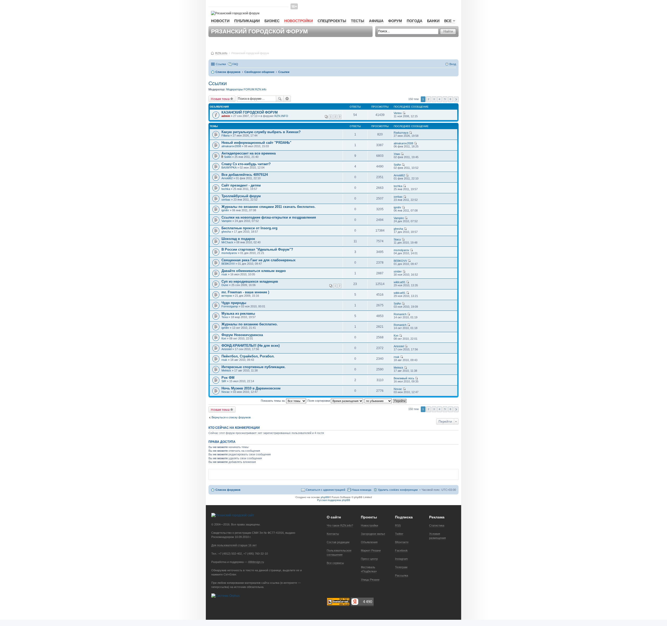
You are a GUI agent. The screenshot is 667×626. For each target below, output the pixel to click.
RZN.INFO (281, 115)
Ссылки (221, 64)
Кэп (223, 338)
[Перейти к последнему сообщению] (404, 113)
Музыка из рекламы (238, 313)
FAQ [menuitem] (235, 64)
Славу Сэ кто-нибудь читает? (246, 164)
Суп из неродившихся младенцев (249, 281)
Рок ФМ (227, 378)
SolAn (227, 156)
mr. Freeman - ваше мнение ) (245, 292)
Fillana (225, 135)
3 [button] (434, 99)
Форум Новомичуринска (242, 335)
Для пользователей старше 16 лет (234, 545)
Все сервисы (335, 563)
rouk (224, 274)
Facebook (401, 550)
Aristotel (226, 349)
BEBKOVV (228, 263)
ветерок (226, 295)
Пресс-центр (369, 558)
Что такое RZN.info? (340, 525)
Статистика (436, 525)
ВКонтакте (402, 542)
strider (398, 271)
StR (223, 381)
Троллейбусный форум (241, 196)
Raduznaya (401, 132)
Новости (220, 21)
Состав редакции (338, 542)
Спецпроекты (332, 21)
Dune (224, 285)
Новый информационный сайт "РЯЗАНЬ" (256, 143)
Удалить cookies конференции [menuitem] (398, 489)
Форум (395, 21)
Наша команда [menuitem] (361, 489)
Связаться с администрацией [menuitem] (325, 489)
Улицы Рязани (370, 579)
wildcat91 (399, 282)
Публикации (247, 21)
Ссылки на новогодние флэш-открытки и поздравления (268, 217)
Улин (397, 154)
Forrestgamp (229, 306)
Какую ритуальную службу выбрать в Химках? (261, 132)
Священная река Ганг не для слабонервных (258, 260)
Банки (433, 21)
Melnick (226, 370)
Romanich (400, 314)
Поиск (280, 99)
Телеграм (401, 567)
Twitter (399, 533)
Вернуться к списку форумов (231, 417)
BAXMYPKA (229, 167)
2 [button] (428, 99)
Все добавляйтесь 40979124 (244, 175)
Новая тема (220, 98)
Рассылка (401, 575)
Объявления (369, 542)
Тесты (357, 21)
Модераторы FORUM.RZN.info (246, 89)
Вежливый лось (404, 378)
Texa (224, 317)
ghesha (226, 231)
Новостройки (298, 21)
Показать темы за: (273, 400)
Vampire (226, 220)
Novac (225, 391)
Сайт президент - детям (241, 185)
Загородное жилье (373, 533)
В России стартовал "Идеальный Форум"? (257, 249)
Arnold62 (227, 178)
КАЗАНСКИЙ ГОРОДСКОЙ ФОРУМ (249, 112)
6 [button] (450, 99)
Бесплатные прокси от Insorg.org (249, 228)
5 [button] (445, 99)
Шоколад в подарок (238, 239)
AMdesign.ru (256, 561)
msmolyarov (229, 253)
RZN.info (221, 53)
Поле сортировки (319, 400)
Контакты (333, 533)
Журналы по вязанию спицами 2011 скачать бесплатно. (268, 207)
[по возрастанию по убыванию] (378, 400)
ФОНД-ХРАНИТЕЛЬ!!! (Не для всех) (250, 346)
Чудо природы (233, 303)
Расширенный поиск (287, 99)
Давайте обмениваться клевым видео (253, 271)
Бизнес (272, 21)
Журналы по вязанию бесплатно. (249, 324)
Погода (414, 21)
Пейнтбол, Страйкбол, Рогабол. (248, 356)
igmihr (225, 210)
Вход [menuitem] (452, 64)
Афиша (376, 21)
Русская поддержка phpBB (333, 500)
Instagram (401, 558)
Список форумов (227, 489)
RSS (398, 525)
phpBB (325, 497)
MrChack (227, 242)
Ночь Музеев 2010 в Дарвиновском (251, 388)
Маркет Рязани (371, 550)
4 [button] (439, 99)
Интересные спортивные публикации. (253, 367)
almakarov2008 (231, 146)
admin (225, 115)
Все (448, 21)
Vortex (398, 113)
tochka (225, 188)
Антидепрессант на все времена (248, 153)
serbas (225, 199)
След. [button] (456, 99)
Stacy (397, 239)
